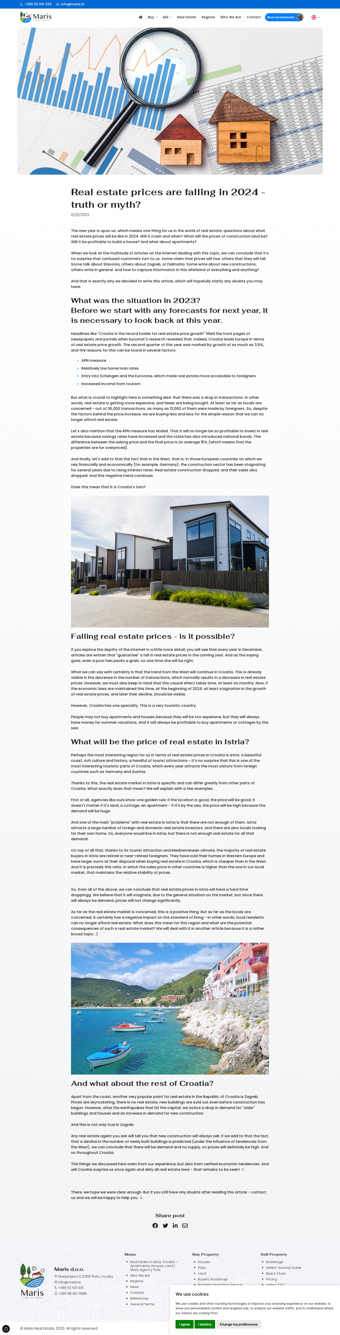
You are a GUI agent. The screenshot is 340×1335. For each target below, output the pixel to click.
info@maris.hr (72, 4)
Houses (204, 1262)
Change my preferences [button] (239, 1324)
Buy (151, 17)
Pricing (271, 1279)
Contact (254, 17)
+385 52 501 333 (38, 4)
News (134, 1287)
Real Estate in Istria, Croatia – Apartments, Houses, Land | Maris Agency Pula (154, 1266)
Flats (202, 1268)
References (139, 1298)
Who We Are (230, 17)
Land (202, 1274)
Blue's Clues (276, 1274)
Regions (208, 17)
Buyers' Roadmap (213, 1279)
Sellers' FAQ (275, 1285)
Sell (165, 17)
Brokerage (274, 1262)
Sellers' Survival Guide (283, 1268)
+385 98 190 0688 (72, 1293)
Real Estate (186, 17)
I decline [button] (204, 1324)
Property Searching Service (220, 1285)
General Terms (142, 1304)
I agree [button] (184, 1324)
